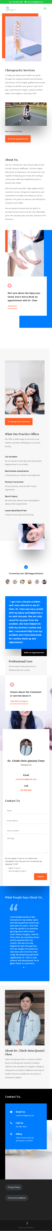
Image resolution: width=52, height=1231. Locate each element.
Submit (40, 876)
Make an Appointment (34, 652)
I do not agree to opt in (17, 871)
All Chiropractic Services (19, 421)
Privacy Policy (14, 1187)
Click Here (12, 306)
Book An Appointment (18, 139)
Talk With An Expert (19, 701)
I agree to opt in (14, 868)
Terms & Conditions (17, 1198)
